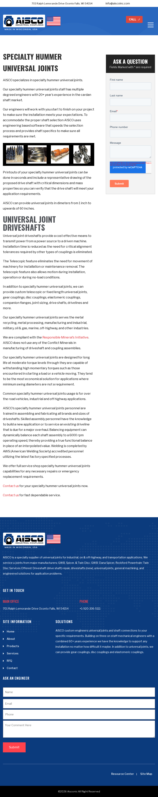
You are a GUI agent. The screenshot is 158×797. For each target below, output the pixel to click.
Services (12, 653)
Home (10, 631)
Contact (12, 668)
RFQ (9, 660)
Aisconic (72, 791)
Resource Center (122, 773)
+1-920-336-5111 (90, 608)
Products (13, 646)
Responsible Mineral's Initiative (65, 337)
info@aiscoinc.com (118, 3)
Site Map (146, 773)
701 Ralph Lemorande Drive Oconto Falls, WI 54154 (62, 3)
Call (132, 19)
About (11, 638)
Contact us (11, 486)
